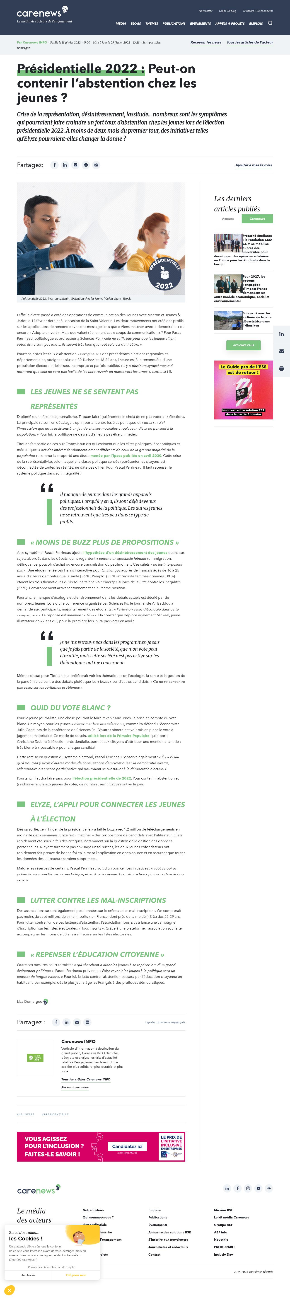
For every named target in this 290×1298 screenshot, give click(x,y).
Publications (174, 23)
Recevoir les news (206, 42)
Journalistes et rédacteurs (168, 1247)
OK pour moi (76, 1275)
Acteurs (228, 218)
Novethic (221, 1239)
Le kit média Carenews (231, 1217)
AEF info (220, 1232)
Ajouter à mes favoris (253, 165)
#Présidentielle (55, 1114)
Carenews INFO (35, 42)
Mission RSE (223, 1210)
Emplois (256, 23)
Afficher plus (243, 345)
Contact (154, 1254)
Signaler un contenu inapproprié (165, 1022)
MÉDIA (121, 23)
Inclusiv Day (223, 1254)
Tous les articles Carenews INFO (86, 1079)
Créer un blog (228, 10)
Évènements (200, 23)
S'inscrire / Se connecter (258, 10)
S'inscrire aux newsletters (168, 1239)
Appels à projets (230, 23)
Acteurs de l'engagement (102, 1239)
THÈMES (151, 23)
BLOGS (136, 23)
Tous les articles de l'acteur (250, 42)
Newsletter (205, 10)
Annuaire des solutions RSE (169, 1232)
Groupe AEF (223, 1225)
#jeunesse (25, 1114)
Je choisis (28, 1275)
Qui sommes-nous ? (98, 1217)
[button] (9, 1290)
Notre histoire (93, 1210)
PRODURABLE (225, 1247)
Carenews (257, 218)
